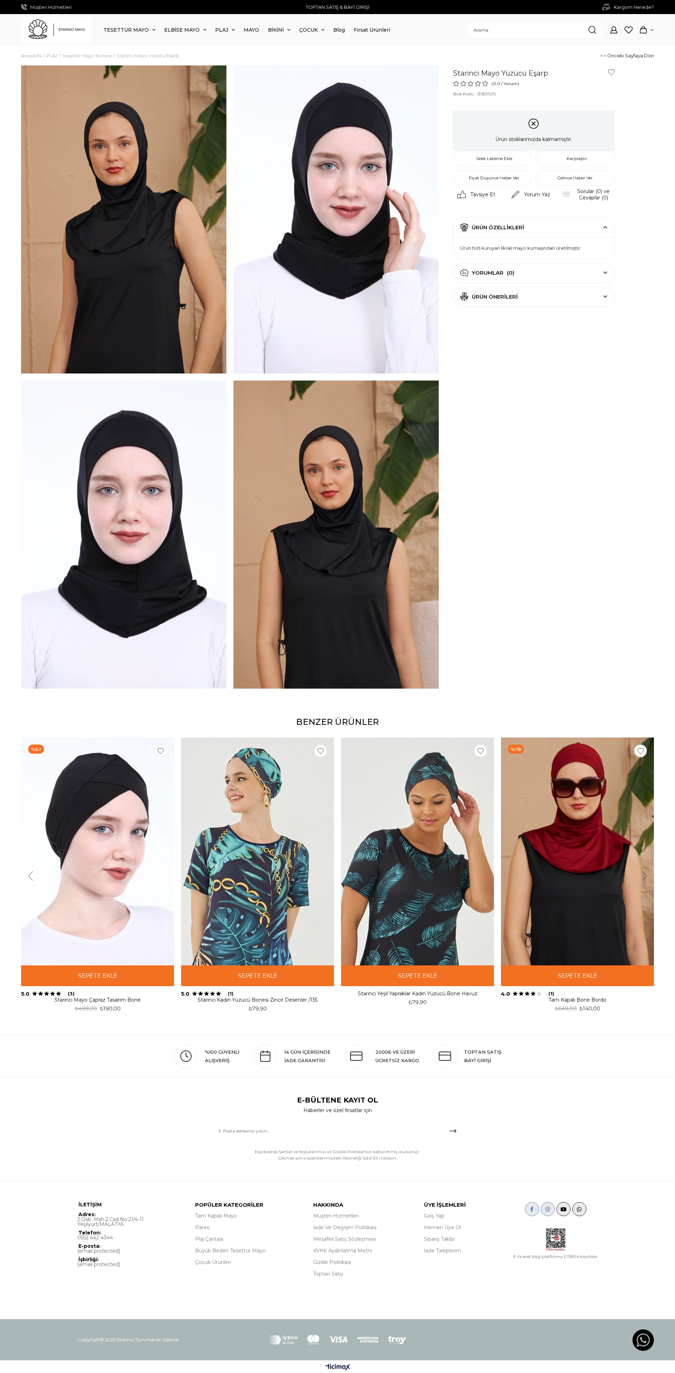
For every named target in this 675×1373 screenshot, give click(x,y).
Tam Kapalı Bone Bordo (577, 1000)
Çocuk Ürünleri (213, 1262)
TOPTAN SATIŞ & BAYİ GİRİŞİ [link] (337, 7)
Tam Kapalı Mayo (216, 1216)
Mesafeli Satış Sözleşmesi (344, 1239)
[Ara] (592, 30)
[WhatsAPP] (579, 1209)
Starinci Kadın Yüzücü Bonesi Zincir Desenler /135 (257, 1000)
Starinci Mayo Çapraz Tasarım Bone (97, 1000)
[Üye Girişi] (613, 29)
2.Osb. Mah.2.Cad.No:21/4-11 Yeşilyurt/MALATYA (110, 1221)
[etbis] (555, 1239)
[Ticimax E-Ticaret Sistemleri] (337, 1367)
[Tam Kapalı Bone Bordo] (577, 851)
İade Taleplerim (442, 1250)
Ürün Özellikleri (498, 227)
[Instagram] (548, 1209)
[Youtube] (564, 1209)
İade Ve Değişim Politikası (345, 1227)
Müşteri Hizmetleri (336, 1216)
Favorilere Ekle (160, 751)
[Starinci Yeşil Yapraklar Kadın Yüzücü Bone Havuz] (417, 851)
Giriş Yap (434, 1216)
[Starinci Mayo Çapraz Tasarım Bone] (97, 851)
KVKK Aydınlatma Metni (342, 1250)
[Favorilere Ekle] (611, 72)
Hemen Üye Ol (442, 1227)
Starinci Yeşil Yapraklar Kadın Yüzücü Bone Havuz (417, 993)
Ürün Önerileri (495, 296)
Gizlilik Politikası (332, 1262)
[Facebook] (532, 1209)
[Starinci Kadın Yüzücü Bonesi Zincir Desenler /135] (257, 851)
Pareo (202, 1227)
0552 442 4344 (95, 1237)
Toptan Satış (328, 1274)
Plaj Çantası (209, 1239)
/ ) (510, 83)
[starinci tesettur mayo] (56, 30)
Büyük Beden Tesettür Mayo (230, 1250)
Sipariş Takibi (439, 1239)
